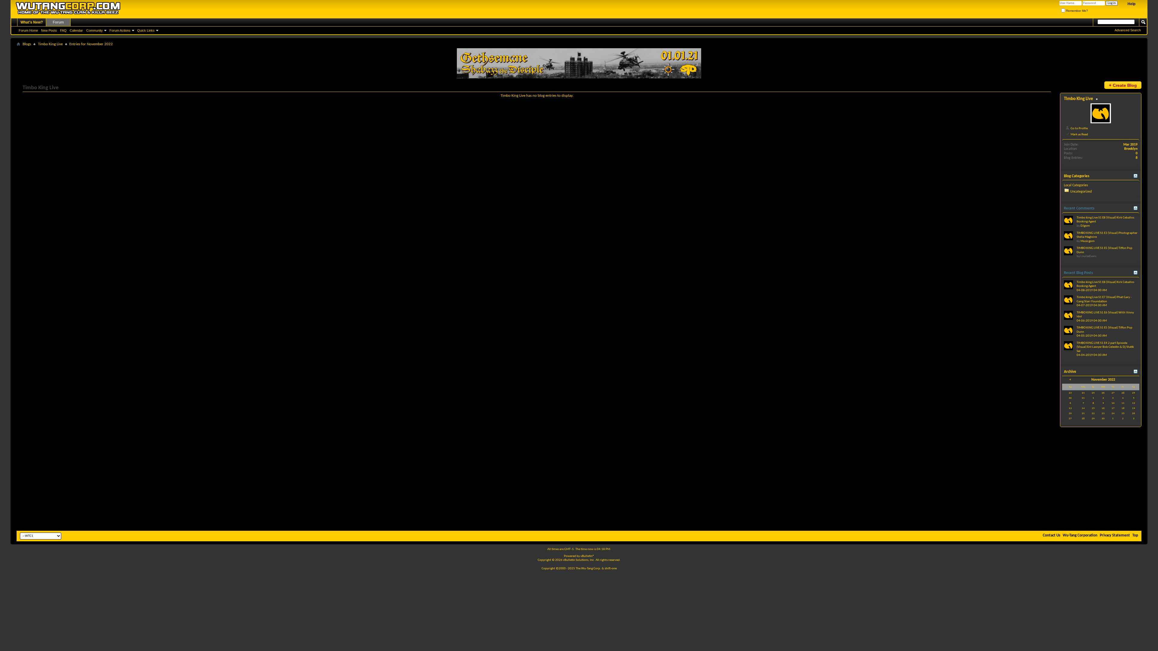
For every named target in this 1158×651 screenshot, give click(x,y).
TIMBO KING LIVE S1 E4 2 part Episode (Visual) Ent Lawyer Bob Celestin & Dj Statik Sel (1105, 347)
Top (1135, 535)
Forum (58, 22)
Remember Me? (1076, 10)
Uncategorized (1081, 191)
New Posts (49, 30)
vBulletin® (587, 556)
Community (94, 30)
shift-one (611, 568)
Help (1131, 4)
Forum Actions (120, 30)
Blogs (27, 44)
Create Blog (1123, 85)
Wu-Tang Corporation (1080, 535)
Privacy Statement (1115, 535)
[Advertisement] (579, 484)
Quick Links (146, 30)
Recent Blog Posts (1078, 273)
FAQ (63, 30)
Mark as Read (1079, 134)
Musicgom (1087, 241)
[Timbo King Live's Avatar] (1100, 113)
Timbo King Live (50, 44)
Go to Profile (1079, 128)
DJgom (1085, 226)
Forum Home (28, 30)
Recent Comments (1079, 208)
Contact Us (1051, 535)
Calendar (76, 30)
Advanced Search (1128, 30)
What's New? (32, 22)
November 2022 (1103, 380)
